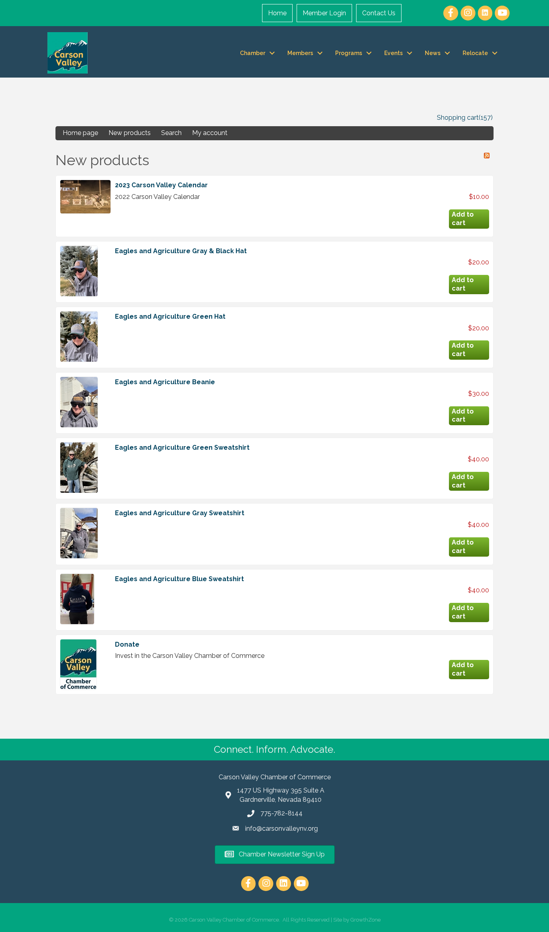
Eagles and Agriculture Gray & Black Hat (181, 251)
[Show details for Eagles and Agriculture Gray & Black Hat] (79, 271)
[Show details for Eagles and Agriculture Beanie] (79, 402)
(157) (486, 117)
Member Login (324, 13)
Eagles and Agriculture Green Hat (170, 316)
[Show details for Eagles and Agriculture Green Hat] (79, 336)
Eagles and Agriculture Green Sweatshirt (182, 447)
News (432, 53)
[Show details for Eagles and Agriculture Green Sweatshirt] (79, 467)
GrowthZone (365, 920)
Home (277, 13)
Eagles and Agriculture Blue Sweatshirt (179, 579)
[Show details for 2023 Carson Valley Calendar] (85, 196)
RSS (487, 155)
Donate (127, 644)
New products (130, 133)
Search (171, 133)
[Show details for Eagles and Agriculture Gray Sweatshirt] (79, 533)
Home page (80, 133)
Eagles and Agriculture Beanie (165, 382)
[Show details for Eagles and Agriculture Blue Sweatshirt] (77, 599)
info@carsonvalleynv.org (281, 828)
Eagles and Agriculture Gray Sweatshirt (179, 513)
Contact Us (378, 13)
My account (209, 133)
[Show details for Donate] (78, 664)
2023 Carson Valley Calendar (161, 185)
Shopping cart (458, 117)
